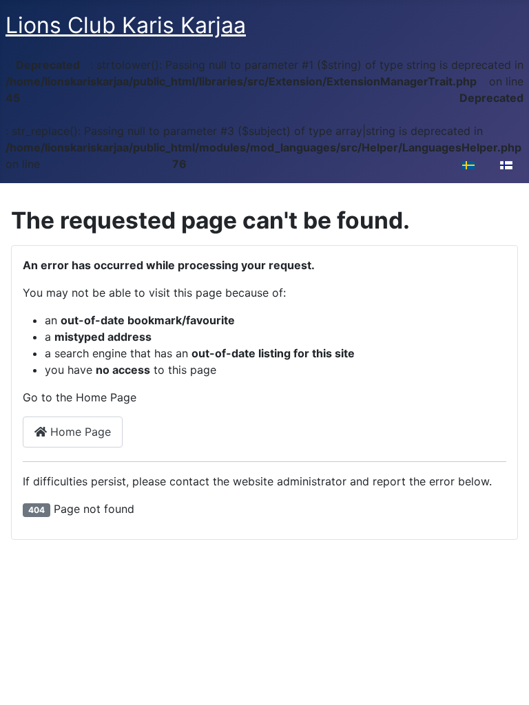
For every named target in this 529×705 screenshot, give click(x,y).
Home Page (79, 432)
